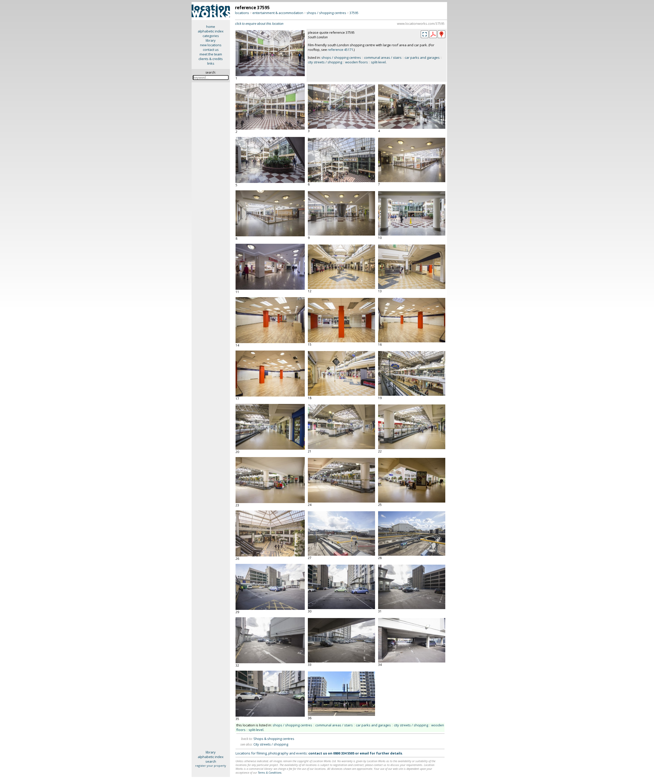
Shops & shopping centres (273, 738)
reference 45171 (340, 49)
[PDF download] (433, 36)
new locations (210, 45)
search (210, 761)
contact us (211, 49)
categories (211, 35)
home (210, 26)
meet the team (211, 54)
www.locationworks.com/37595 (421, 23)
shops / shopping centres (326, 12)
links (210, 63)
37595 (353, 12)
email (364, 753)
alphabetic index (211, 31)
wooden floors (356, 62)
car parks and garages (422, 57)
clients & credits (210, 58)
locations (242, 12)
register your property (210, 766)
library (211, 40)
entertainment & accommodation (277, 12)
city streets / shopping (325, 62)
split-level (378, 62)
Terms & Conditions (270, 772)
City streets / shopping (270, 744)
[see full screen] (424, 34)
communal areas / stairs (383, 57)
